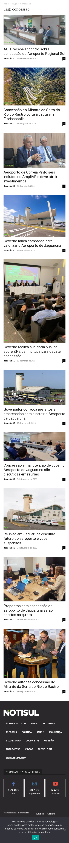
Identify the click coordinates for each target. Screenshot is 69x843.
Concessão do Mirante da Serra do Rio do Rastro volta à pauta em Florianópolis (32, 114)
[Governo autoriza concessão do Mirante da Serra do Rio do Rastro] (34, 653)
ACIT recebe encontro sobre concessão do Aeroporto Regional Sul (34, 51)
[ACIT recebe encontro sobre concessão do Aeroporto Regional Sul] (34, 30)
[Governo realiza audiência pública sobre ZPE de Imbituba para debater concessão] (34, 301)
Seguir (34, 782)
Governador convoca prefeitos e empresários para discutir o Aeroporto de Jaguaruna (34, 413)
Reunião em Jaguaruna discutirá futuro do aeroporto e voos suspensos (29, 538)
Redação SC (9, 58)
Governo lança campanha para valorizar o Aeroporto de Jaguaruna (32, 243)
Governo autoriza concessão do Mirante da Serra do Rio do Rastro (31, 684)
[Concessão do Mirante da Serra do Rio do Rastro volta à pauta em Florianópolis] (34, 86)
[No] (64, 830)
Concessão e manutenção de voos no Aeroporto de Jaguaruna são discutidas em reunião (34, 469)
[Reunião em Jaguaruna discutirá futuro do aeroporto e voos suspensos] (34, 509)
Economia (8, 41)
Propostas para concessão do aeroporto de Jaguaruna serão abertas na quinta (28, 610)
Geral (6, 339)
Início (6, 3)
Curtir (13, 782)
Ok (35, 837)
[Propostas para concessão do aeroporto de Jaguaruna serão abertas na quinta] (34, 579)
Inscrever (55, 782)
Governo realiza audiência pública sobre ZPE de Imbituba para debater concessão (33, 351)
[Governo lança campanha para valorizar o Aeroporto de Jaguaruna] (34, 216)
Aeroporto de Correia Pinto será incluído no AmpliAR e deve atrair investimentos (30, 176)
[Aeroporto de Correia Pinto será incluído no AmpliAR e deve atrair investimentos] (34, 150)
